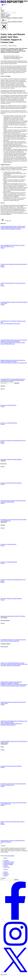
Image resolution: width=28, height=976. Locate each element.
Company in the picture (8, 861)
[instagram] (15, 947)
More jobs (3, 460)
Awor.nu (5, 875)
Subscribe (17, 383)
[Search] (14, 12)
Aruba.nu (5, 871)
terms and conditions (9, 855)
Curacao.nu (6, 874)
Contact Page (6, 867)
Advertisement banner (8, 863)
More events (3, 522)
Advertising (6, 860)
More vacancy (4, 617)
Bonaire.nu (5, 873)
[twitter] (15, 971)
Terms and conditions (8, 864)
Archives (5, 865)
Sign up (16, 879)
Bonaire (2, 30)
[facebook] (15, 919)
